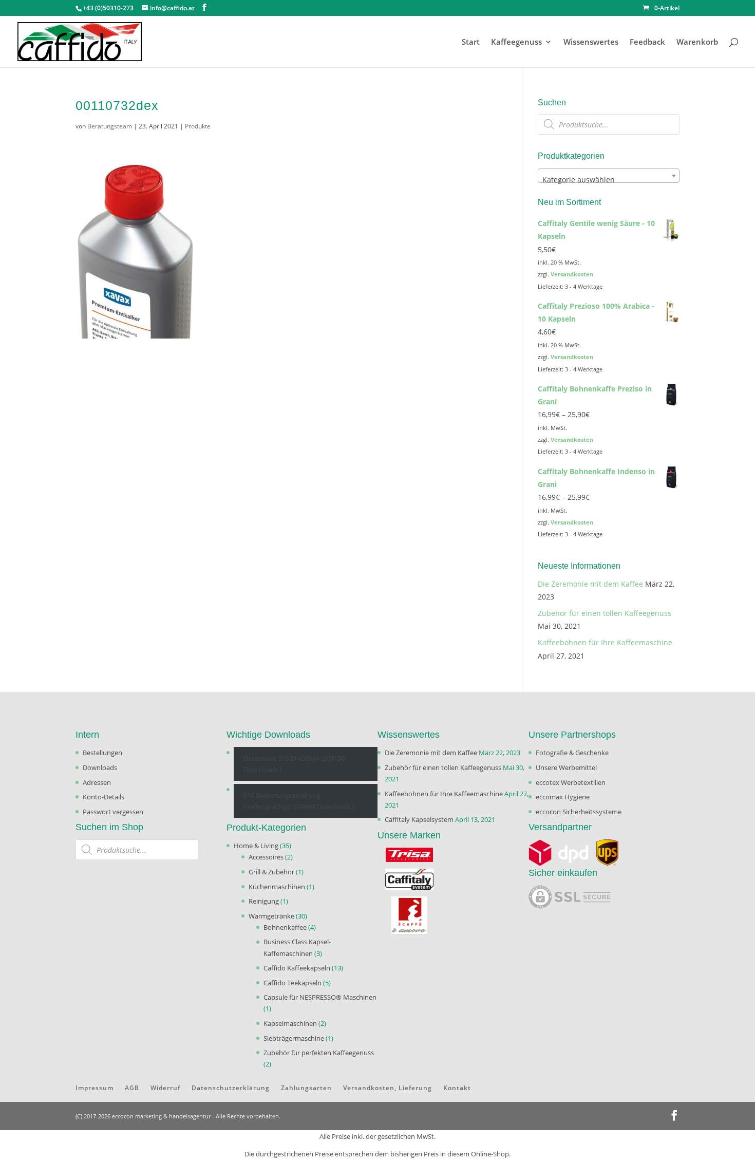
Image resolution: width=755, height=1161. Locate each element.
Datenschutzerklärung (231, 1087)
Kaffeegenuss (516, 42)
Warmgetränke (271, 916)
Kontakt (457, 1087)
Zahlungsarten (306, 1087)
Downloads (100, 767)
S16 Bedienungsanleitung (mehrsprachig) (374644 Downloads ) (298, 801)
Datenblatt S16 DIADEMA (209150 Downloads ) (294, 764)
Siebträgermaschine (293, 1038)
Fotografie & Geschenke (572, 752)
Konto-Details (103, 796)
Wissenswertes (590, 42)
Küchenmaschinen (277, 886)
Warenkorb (697, 42)
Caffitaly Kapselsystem (419, 819)
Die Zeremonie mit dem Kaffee (590, 584)
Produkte (198, 126)
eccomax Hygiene (563, 796)
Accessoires (266, 857)
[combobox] (609, 175)
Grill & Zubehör (271, 871)
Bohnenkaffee (285, 927)
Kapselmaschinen (290, 1023)
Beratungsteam (109, 126)
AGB (132, 1087)
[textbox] (608, 180)
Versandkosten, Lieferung (387, 1087)
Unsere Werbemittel (566, 767)
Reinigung (264, 901)
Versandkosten (572, 274)
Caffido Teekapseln (292, 982)
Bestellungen (102, 752)
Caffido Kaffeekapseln (296, 967)
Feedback (647, 42)
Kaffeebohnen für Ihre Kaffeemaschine (605, 642)
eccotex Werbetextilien (571, 782)
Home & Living (256, 845)
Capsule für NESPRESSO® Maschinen (319, 997)
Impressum (95, 1087)
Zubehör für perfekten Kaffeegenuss (318, 1052)
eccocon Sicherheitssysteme (578, 811)
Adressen (97, 782)
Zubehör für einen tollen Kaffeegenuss (604, 613)
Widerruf (165, 1087)
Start (471, 42)
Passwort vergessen (113, 811)
